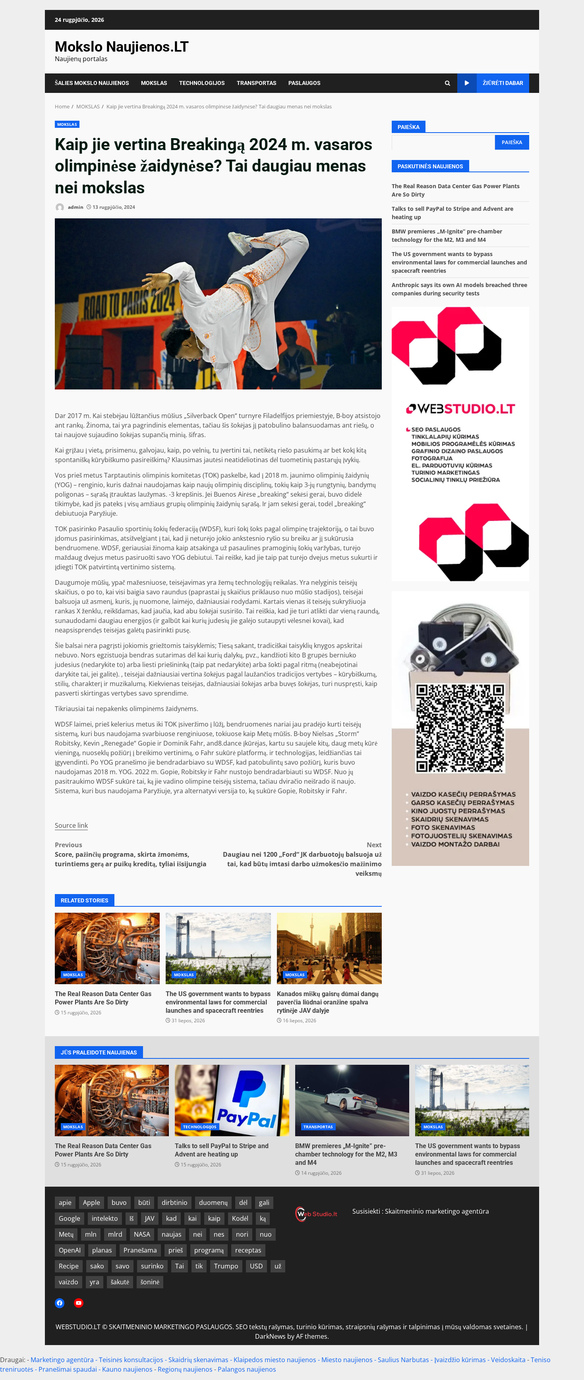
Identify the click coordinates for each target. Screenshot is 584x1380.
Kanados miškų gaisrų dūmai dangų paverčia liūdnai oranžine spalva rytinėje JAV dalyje (329, 948)
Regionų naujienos (185, 1369)
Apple (91, 1202)
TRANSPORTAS (257, 83)
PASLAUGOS (304, 83)
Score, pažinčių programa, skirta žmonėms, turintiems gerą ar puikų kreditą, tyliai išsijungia (131, 854)
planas (102, 1250)
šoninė (150, 1282)
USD (256, 1266)
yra (94, 1282)
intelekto (105, 1218)
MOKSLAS (154, 83)
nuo (266, 1234)
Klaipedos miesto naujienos (275, 1359)
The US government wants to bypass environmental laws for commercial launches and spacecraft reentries (218, 948)
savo (123, 1266)
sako (97, 1266)
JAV (150, 1218)
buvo (119, 1202)
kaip (214, 1218)
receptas (248, 1250)
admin (75, 207)
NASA (142, 1234)
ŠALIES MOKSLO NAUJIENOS (92, 83)
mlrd (115, 1234)
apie (65, 1202)
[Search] (447, 83)
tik (199, 1266)
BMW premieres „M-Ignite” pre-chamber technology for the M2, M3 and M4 (352, 1100)
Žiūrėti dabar (503, 83)
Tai (179, 1266)
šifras (196, 434)
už (278, 1266)
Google (69, 1218)
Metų (66, 1234)
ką (263, 1218)
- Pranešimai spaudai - (68, 1369)
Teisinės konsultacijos (131, 1359)
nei (197, 1234)
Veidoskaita (508, 1359)
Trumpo (226, 1266)
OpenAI (70, 1250)
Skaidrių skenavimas (198, 1359)
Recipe (69, 1266)
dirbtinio (175, 1202)
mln (91, 1234)
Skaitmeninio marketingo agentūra (437, 1211)
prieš (175, 1250)
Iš (131, 1218)
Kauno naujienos (127, 1369)
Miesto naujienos (347, 1359)
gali (264, 1202)
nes (219, 1234)
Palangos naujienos (247, 1369)
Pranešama (140, 1250)
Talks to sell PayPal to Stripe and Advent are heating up (232, 1100)
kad (171, 1218)
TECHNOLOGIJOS (202, 83)
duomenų (213, 1202)
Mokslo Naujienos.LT (122, 47)
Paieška (409, 127)
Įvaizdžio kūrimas (460, 1359)
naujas (172, 1234)
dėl (243, 1202)
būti (144, 1202)
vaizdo (68, 1282)
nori (242, 1234)
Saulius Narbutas (403, 1359)
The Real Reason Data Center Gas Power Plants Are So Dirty (107, 948)
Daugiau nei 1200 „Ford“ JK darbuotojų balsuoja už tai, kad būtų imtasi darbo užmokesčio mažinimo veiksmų (302, 859)
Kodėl (240, 1218)
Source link (71, 825)
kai (192, 1218)
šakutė (120, 1282)
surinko (152, 1266)
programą (209, 1250)
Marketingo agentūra (62, 1359)
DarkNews (270, 1336)
